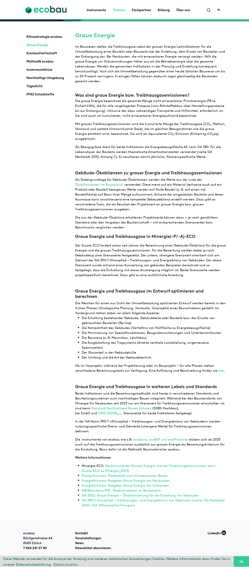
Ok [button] (241, 561)
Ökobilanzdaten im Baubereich (99, 184)
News (79, 542)
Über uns (183, 9)
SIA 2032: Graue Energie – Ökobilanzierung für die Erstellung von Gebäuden (140, 495)
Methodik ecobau (40, 60)
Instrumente (96, 9)
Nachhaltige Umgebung (45, 77)
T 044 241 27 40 (35, 547)
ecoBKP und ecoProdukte (168, 439)
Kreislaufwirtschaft (41, 52)
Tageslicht (34, 85)
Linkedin (214, 532)
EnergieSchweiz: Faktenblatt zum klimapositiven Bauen (125, 475)
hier (221, 370)
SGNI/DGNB (110, 412)
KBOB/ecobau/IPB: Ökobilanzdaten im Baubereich (121, 490)
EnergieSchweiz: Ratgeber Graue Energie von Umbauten (125, 485)
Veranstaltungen (88, 537)
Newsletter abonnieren (93, 547)
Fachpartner (141, 9)
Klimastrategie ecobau (44, 36)
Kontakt (81, 532)
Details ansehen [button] (65, 564)
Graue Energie (37, 44)
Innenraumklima (39, 69)
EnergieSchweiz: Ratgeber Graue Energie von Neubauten (126, 480)
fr (218, 9)
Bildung (164, 9)
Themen (119, 9)
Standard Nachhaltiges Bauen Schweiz (121, 407)
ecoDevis (140, 439)
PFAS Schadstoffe (40, 93)
